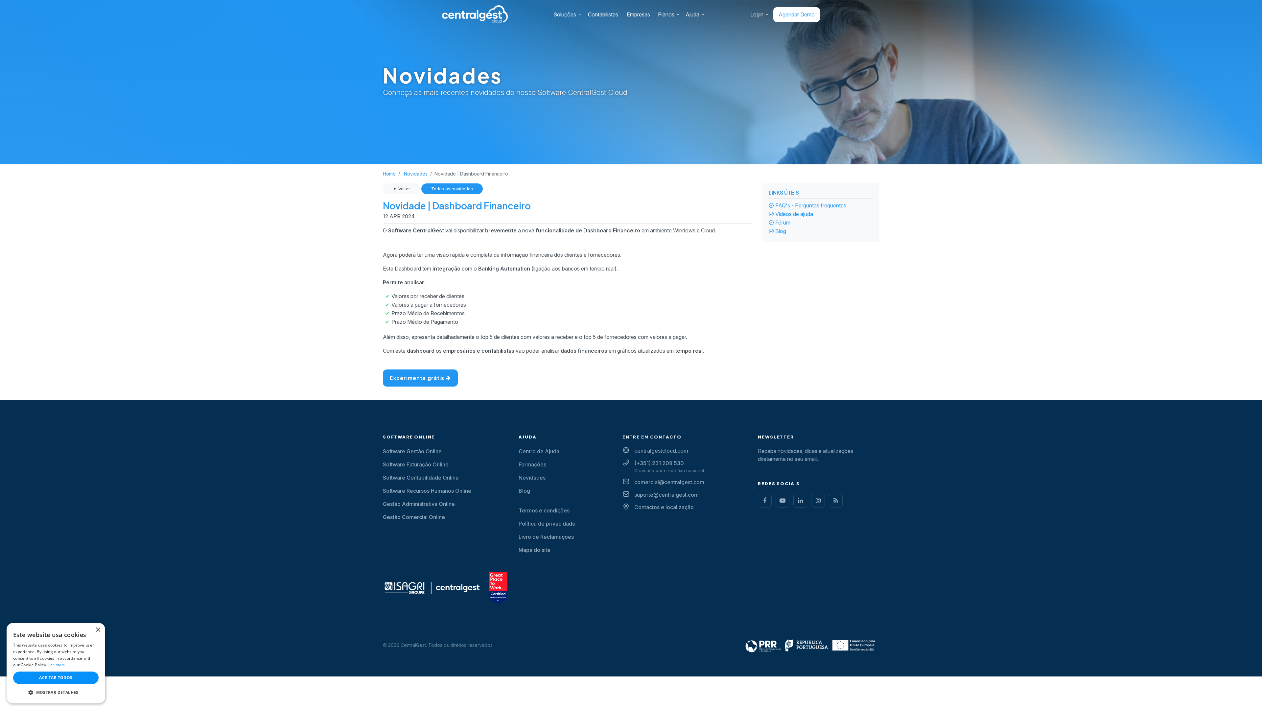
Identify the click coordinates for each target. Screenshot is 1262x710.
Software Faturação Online (416, 464)
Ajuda (692, 14)
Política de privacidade (547, 523)
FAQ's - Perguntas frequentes (810, 205)
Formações (532, 464)
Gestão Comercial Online (414, 517)
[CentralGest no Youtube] (782, 501)
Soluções (564, 14)
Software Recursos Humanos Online (427, 490)
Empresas (638, 14)
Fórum (782, 222)
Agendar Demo (797, 14)
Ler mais (56, 665)
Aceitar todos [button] (55, 677)
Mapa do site (534, 550)
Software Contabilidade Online (421, 477)
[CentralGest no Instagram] (818, 501)
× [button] (97, 629)
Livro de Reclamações (546, 536)
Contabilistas (603, 14)
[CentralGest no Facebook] (765, 501)
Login (756, 14)
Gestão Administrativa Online (419, 504)
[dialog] (56, 663)
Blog (780, 231)
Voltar (403, 188)
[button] (56, 692)
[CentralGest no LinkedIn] (800, 501)
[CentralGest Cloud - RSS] (836, 501)
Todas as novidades (452, 188)
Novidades (532, 477)
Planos (666, 14)
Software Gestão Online (412, 451)
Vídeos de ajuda (794, 214)
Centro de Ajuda (539, 451)
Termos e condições (544, 510)
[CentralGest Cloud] (475, 13)
